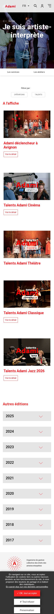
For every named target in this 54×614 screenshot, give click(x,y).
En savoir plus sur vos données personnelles (27, 586)
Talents (38, 95)
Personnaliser (27, 610)
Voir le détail (10, 154)
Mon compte (42, 5)
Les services (13, 72)
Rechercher (35, 5)
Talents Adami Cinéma (22, 205)
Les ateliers (39, 72)
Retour (12, 21)
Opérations (19, 95)
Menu (49, 5)
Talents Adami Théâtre (22, 263)
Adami (10, 6)
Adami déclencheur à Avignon (21, 145)
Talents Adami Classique (24, 313)
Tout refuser (28, 602)
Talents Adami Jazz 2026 (24, 371)
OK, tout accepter (28, 593)
